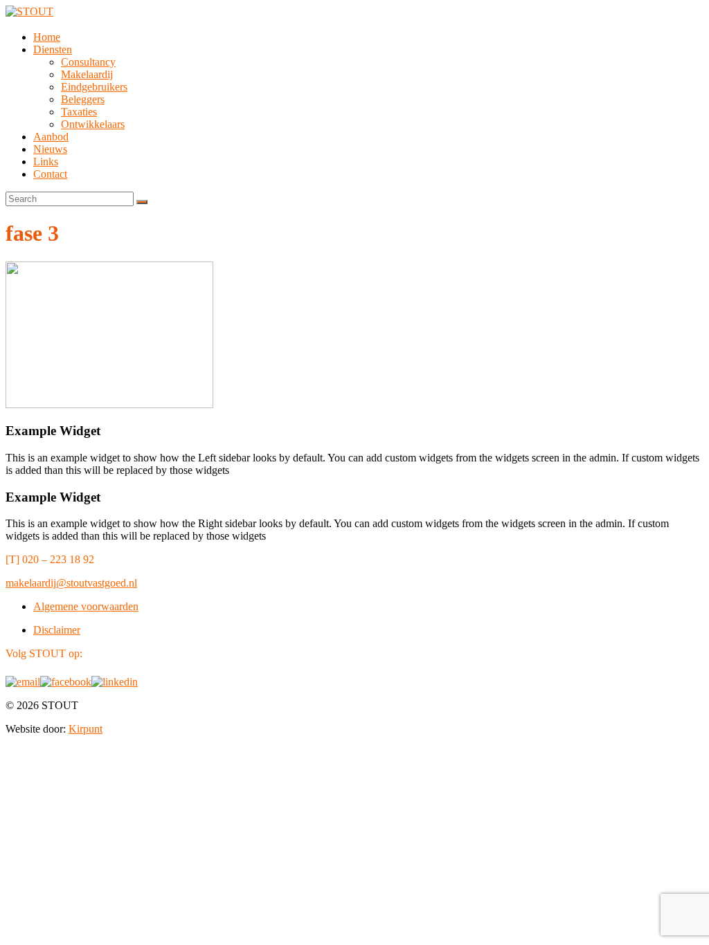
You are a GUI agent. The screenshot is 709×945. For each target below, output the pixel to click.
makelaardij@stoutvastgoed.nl (71, 583)
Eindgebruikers (94, 87)
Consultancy (88, 62)
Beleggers (83, 99)
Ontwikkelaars (93, 124)
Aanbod (51, 137)
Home (46, 37)
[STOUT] (29, 11)
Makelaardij (87, 74)
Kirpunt (85, 729)
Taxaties (79, 112)
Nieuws (50, 149)
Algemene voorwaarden (85, 606)
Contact (50, 174)
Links (45, 161)
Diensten (52, 49)
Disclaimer (56, 630)
